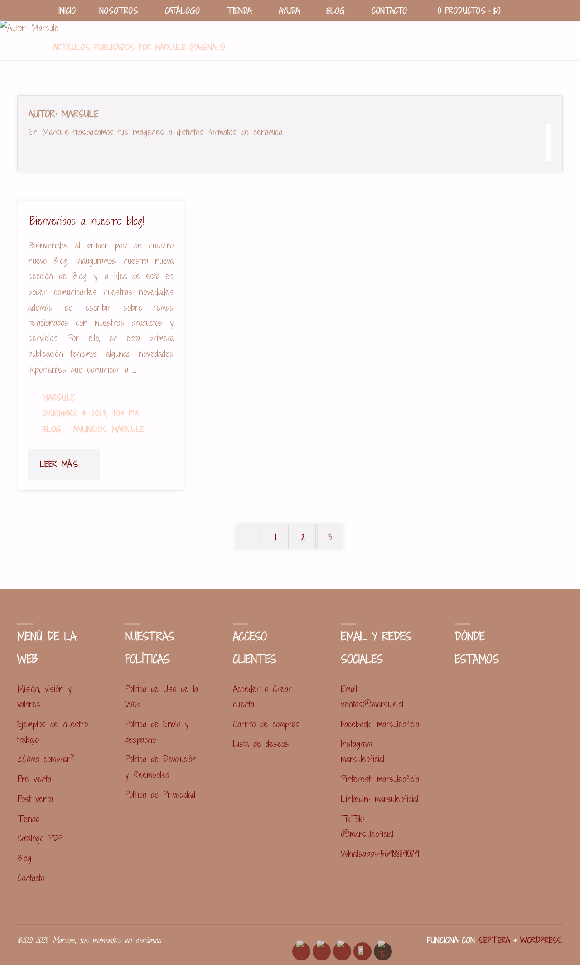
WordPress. (541, 940)
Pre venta (34, 779)
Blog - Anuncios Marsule (93, 429)
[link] (523, 11)
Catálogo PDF (40, 838)
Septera (492, 940)
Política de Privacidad (160, 794)
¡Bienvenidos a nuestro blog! (86, 221)
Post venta (35, 799)
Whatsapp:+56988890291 (380, 853)
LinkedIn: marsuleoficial (379, 799)
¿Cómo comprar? (46, 759)
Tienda (28, 818)
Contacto (30, 878)
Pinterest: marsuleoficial (380, 779)
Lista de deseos (261, 743)
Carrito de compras (266, 724)
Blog (24, 858)
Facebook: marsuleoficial (380, 724)
